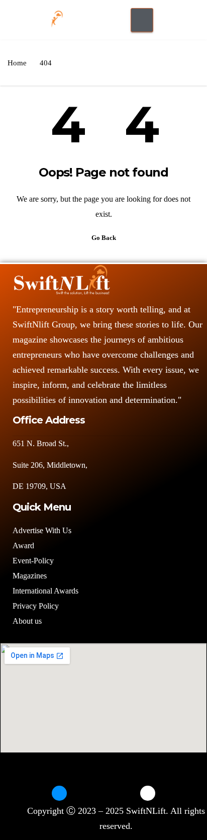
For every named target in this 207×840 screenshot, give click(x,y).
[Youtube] (147, 793)
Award (23, 545)
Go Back (103, 237)
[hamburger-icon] (142, 20)
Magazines (30, 575)
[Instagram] (125, 793)
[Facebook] (59, 793)
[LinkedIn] (103, 793)
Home (17, 63)
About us (28, 621)
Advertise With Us (42, 530)
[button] (171, 18)
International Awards (45, 590)
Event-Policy (33, 560)
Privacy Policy (36, 606)
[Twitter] (81, 793)
